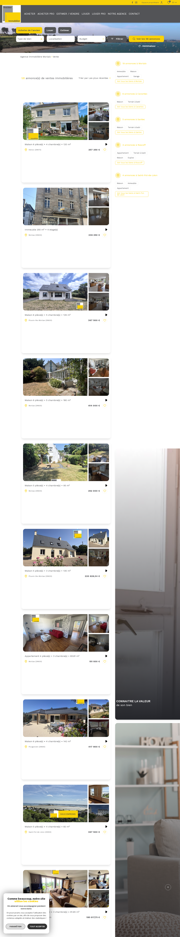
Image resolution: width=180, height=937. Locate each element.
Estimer (64, 30)
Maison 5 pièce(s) (47, 485)
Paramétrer (16, 926)
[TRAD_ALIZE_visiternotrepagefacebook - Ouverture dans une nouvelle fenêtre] (132, 3)
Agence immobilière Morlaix (35, 56)
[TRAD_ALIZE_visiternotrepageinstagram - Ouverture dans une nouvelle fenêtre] (136, 3)
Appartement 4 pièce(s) (52, 656)
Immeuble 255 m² (41, 229)
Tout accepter (37, 926)
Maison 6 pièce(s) (48, 144)
